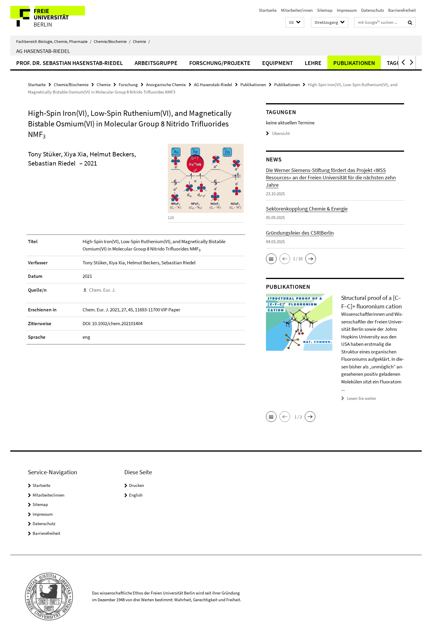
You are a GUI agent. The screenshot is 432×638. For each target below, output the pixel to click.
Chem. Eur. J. (102, 290)
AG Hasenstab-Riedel (43, 50)
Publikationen (354, 62)
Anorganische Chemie (166, 84)
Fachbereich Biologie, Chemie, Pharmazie (53, 41)
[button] (294, 22)
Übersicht (281, 133)
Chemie (141, 41)
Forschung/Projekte (219, 62)
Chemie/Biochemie (112, 41)
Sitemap (324, 10)
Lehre (313, 62)
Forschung (128, 84)
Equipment (277, 62)
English (136, 495)
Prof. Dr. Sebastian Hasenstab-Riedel (69, 62)
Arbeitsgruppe (156, 62)
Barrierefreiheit (402, 10)
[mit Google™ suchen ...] (410, 22)
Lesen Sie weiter (361, 398)
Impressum (347, 10)
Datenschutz (372, 10)
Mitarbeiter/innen (297, 10)
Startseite (268, 10)
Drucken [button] (136, 485)
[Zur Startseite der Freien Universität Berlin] (59, 18)
